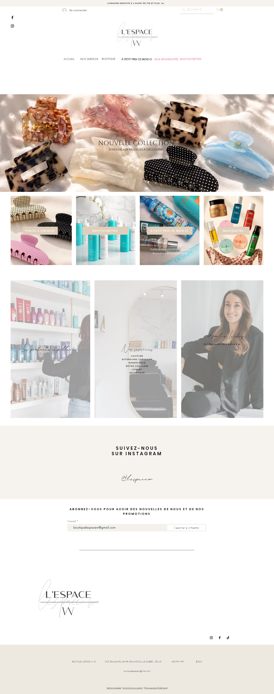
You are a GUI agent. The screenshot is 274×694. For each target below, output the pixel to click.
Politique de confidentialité (155, 688)
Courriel (72, 521)
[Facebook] (12, 17)
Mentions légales (114, 688)
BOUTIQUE (108, 59)
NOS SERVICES (89, 59)
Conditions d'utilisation (133, 688)
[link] (220, 9)
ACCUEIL (69, 59)
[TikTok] (228, 638)
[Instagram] (12, 26)
